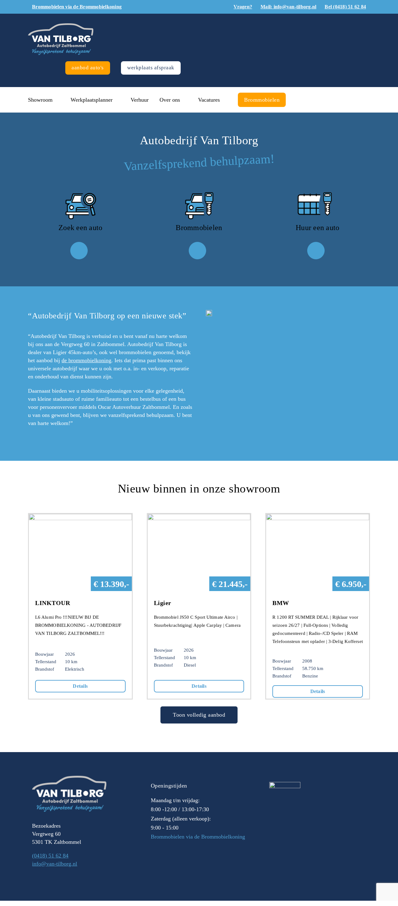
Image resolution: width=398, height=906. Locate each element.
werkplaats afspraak (150, 68)
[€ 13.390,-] (80, 518)
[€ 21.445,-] (199, 518)
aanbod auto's (88, 68)
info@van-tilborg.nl (54, 864)
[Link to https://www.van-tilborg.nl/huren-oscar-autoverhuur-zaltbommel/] (316, 250)
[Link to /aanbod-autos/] (79, 250)
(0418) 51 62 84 (50, 856)
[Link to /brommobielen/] (197, 250)
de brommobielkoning (86, 360)
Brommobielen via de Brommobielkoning (198, 837)
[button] (299, 99)
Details (80, 686)
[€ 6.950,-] (317, 518)
